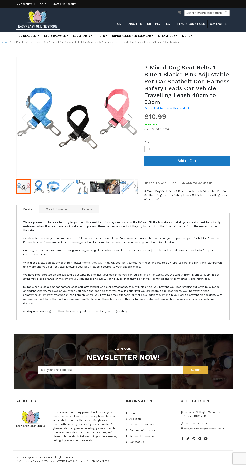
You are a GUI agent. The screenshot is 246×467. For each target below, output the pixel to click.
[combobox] (207, 13)
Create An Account (64, 3)
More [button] (186, 35)
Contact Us (136, 441)
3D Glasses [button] (28, 35)
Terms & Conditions (190, 23)
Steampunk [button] (166, 35)
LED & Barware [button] (55, 35)
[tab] (27, 209)
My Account (24, 3)
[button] (24, 118)
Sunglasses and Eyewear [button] (131, 35)
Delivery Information (142, 430)
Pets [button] (101, 35)
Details (27, 209)
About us (135, 23)
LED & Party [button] (81, 35)
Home (119, 23)
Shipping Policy (158, 23)
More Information (57, 209)
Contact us (218, 23)
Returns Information (142, 436)
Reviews (87, 209)
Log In (42, 3)
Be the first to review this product (166, 108)
